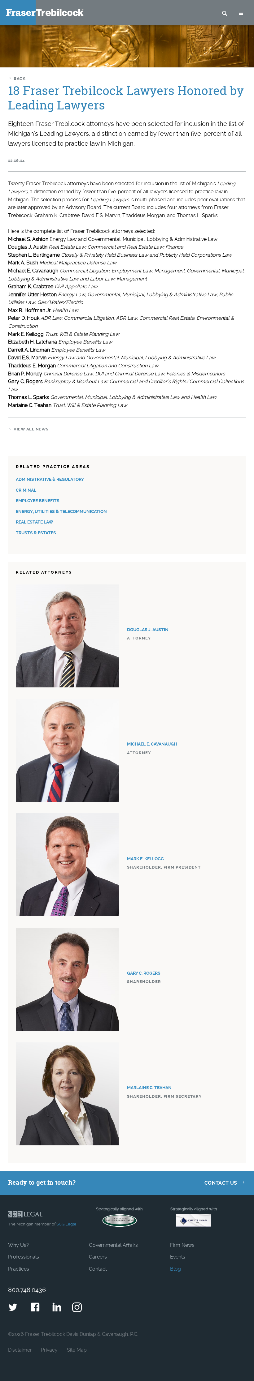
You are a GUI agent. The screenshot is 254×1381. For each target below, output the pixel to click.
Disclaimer (20, 1350)
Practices (18, 1269)
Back (19, 78)
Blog (175, 1269)
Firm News (182, 1245)
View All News (31, 429)
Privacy (49, 1350)
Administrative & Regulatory (50, 479)
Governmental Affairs (113, 1245)
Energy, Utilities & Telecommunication (61, 511)
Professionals (23, 1257)
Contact (98, 1269)
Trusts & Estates (36, 533)
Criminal (26, 490)
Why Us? (18, 1245)
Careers (98, 1257)
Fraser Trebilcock (45, 12)
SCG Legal (66, 1224)
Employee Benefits (37, 500)
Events (177, 1257)
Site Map (77, 1350)
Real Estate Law (34, 522)
